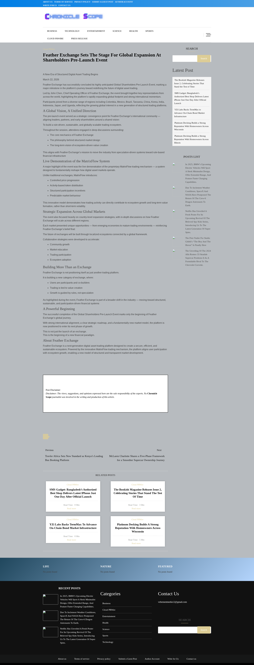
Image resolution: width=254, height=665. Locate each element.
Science (117, 31)
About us (47, 2)
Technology (72, 31)
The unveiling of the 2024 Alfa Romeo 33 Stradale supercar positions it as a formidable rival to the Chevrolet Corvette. (198, 258)
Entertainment (96, 31)
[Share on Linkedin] (67, 436)
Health (133, 31)
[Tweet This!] (53, 436)
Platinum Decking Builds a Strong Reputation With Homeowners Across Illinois (191, 139)
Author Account (124, 2)
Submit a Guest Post (102, 2)
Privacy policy (82, 2)
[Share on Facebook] (60, 436)
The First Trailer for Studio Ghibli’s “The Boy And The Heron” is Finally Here (198, 241)
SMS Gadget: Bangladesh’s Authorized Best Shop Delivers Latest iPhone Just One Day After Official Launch (73, 493)
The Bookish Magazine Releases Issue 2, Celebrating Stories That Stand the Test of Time (189, 83)
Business (52, 31)
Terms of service (63, 2)
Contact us (64, 5)
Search (192, 48)
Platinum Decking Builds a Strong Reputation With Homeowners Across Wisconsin (191, 126)
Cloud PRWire (55, 39)
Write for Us (50, 5)
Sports (149, 31)
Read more (71, 508)
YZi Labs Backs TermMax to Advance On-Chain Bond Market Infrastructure (189, 113)
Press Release (79, 39)
